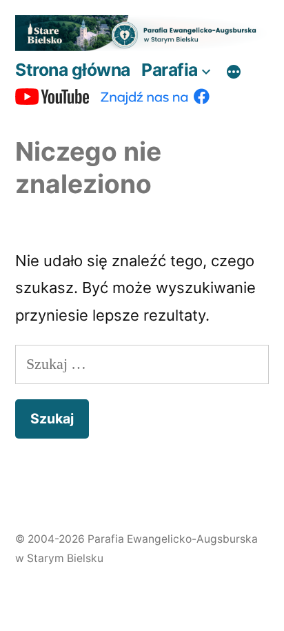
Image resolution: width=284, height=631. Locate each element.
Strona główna (72, 69)
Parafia (169, 69)
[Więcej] (233, 72)
